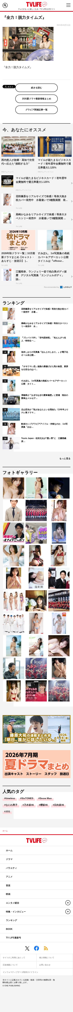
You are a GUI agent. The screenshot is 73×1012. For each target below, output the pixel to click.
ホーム (5, 831)
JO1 (8, 811)
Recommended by (52, 287)
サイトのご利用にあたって (14, 958)
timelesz (10, 798)
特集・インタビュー (16, 911)
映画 (8, 894)
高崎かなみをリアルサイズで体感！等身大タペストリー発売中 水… (44, 325)
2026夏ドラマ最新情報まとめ (36, 98)
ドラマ (9, 859)
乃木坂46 (29, 805)
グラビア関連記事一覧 (36, 109)
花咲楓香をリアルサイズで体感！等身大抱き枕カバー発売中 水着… (44, 310)
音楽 (8, 885)
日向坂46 (59, 805)
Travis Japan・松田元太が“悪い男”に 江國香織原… (43, 440)
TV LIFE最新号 (13, 937)
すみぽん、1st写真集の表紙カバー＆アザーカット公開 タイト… (44, 382)
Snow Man (46, 798)
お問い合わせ (44, 965)
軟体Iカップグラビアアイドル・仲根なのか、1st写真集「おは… (44, 425)
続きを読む (36, 87)
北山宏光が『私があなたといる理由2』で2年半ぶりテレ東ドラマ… (44, 411)
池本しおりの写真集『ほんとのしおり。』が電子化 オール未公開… (45, 353)
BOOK (9, 929)
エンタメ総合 (12, 903)
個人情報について (46, 958)
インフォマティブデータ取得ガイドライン (20, 972)
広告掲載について (10, 965)
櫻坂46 (44, 805)
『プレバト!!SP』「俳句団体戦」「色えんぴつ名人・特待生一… (43, 339)
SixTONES (27, 798)
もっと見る (64, 458)
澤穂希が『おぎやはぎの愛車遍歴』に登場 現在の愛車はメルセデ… (44, 396)
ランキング (11, 920)
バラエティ (11, 868)
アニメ (9, 876)
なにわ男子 (11, 805)
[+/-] (67, 902)
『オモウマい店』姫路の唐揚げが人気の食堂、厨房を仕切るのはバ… (44, 368)
